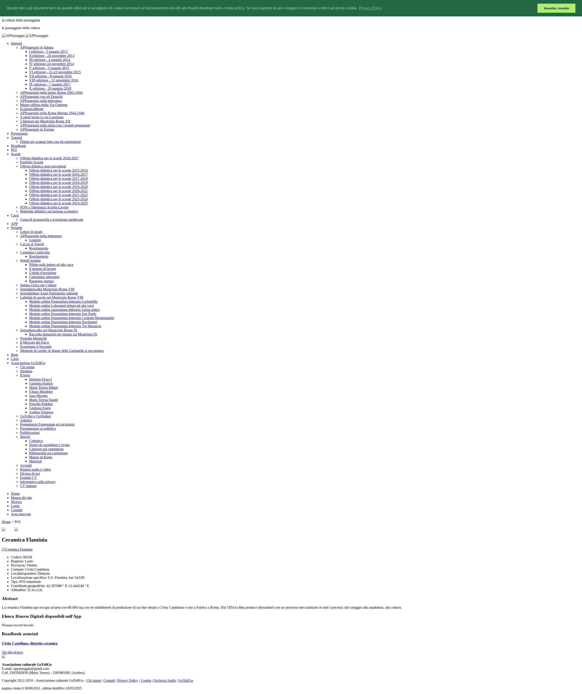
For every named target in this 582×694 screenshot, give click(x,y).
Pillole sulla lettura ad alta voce (51, 265)
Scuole (16, 154)
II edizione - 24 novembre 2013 (51, 56)
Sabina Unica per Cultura (38, 285)
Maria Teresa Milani (43, 387)
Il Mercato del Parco (34, 342)
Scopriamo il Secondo (36, 346)
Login (15, 506)
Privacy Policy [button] (370, 8)
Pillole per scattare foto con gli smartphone (50, 142)
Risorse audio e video (35, 469)
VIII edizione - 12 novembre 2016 (53, 80)
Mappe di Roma (40, 457)
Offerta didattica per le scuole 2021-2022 (58, 195)
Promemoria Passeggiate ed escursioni (47, 424)
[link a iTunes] (3, 530)
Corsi (15, 215)
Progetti (16, 228)
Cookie (146, 680)
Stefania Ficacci (40, 379)
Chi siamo (27, 367)
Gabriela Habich (41, 383)
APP (14, 224)
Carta (15, 359)
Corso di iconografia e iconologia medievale (51, 219)
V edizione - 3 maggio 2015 (49, 68)
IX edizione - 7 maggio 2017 (49, 84)
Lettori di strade (31, 232)
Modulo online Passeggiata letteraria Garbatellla (63, 301)
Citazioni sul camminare (46, 449)
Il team (25, 375)
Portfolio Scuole (31, 162)
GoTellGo (185, 680)
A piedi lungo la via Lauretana (41, 117)
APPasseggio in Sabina (36, 47)
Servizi (25, 437)
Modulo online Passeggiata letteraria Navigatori (63, 322)
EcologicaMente (31, 109)
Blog (14, 355)
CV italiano (28, 486)
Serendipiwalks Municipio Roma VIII (47, 289)
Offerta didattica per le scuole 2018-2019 (58, 183)
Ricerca (16, 502)
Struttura (26, 371)
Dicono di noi (30, 473)
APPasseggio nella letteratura (41, 101)
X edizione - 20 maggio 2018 (50, 88)
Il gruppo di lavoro (42, 269)
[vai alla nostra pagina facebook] (3, 657)
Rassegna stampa (41, 281)
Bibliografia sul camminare (48, 453)
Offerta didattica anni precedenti (43, 166)
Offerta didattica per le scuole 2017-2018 (58, 178)
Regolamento (38, 248)
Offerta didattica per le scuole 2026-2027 (49, 158)
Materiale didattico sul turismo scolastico (49, 211)
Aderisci (26, 420)
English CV (28, 478)
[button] (533, 8)
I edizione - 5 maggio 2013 (48, 51)
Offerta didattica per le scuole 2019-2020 (58, 187)
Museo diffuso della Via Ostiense (44, 105)
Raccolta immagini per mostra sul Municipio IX (63, 334)
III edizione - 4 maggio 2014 (49, 60)
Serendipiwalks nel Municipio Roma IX (48, 330)
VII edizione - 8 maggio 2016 (50, 76)
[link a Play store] (16, 530)
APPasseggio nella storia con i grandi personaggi (55, 125)
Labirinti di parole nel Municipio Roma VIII (51, 297)
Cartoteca (36, 441)
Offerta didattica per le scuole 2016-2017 (58, 174)
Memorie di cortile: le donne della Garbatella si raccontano (62, 351)
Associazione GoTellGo (28, 363)
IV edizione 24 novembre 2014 (51, 64)
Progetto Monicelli (33, 338)
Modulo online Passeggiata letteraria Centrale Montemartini (71, 318)
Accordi (26, 465)
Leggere (35, 240)
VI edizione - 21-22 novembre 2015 (55, 72)
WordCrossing (30, 260)
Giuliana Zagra (40, 408)
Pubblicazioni (30, 433)
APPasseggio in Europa (37, 129)
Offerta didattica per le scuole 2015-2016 (58, 170)
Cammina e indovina (35, 252)
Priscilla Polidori (41, 404)
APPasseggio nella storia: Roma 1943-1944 (51, 92)
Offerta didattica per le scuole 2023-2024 (58, 199)
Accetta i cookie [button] (556, 8)
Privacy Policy (127, 680)
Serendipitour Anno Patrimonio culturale (49, 293)
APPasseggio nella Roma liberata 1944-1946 (52, 113)
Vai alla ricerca (12, 652)
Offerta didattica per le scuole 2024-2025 (58, 203)
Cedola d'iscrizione (42, 273)
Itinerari (16, 43)
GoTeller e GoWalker (35, 416)
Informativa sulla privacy (38, 482)
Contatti (16, 510)
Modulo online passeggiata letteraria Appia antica (64, 310)
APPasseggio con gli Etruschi (41, 97)
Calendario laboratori (44, 277)
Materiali (35, 461)
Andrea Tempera (41, 412)
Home (15, 494)
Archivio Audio (164, 680)
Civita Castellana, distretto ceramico (30, 643)
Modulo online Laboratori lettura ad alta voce (61, 306)
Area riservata (21, 514)
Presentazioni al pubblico (38, 428)
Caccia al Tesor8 (32, 244)
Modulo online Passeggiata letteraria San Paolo (62, 314)
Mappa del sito (21, 498)
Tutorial (16, 138)
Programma (19, 133)
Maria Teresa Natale (43, 400)
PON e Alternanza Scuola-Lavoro (44, 207)
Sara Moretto (38, 396)
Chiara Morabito (41, 392)
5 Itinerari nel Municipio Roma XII (45, 121)
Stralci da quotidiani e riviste (49, 445)
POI (14, 150)
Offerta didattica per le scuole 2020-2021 (58, 191)
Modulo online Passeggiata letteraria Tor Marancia (65, 326)
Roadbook (18, 146)
